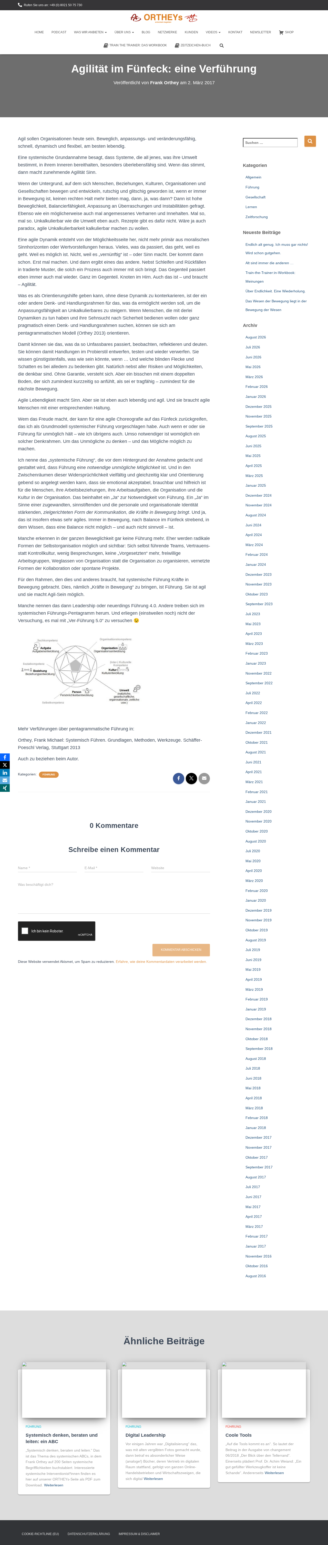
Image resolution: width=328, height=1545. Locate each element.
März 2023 (254, 644)
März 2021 (254, 782)
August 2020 (255, 841)
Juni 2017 (253, 1197)
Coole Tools (238, 1435)
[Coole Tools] (264, 1390)
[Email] (5, 780)
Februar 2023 (256, 653)
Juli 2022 (252, 693)
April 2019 (253, 979)
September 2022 (259, 683)
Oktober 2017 (256, 1157)
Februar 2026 (256, 387)
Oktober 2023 (256, 594)
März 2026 (254, 377)
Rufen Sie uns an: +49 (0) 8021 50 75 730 (53, 5)
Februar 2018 (256, 1118)
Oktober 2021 (256, 742)
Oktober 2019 (256, 930)
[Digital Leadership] (164, 1390)
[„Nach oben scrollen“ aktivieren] (317, 1534)
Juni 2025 (253, 446)
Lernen (251, 207)
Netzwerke (167, 32)
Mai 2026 (253, 367)
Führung (49, 774)
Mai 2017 (253, 1207)
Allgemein (253, 177)
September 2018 (259, 1049)
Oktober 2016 (256, 1266)
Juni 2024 (253, 525)
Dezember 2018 (258, 1019)
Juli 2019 (252, 950)
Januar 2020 (255, 900)
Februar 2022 (256, 713)
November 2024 (258, 505)
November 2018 (258, 1029)
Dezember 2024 (258, 495)
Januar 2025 (255, 485)
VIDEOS (212, 32)
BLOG (146, 32)
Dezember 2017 (258, 1137)
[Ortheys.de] (164, 19)
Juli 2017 (252, 1187)
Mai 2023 (253, 624)
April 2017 (253, 1216)
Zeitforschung (256, 217)
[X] (5, 765)
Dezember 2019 (258, 910)
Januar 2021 (255, 802)
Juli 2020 (252, 851)
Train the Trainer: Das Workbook (138, 45)
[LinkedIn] (5, 772)
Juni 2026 (253, 357)
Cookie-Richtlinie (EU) (40, 1534)
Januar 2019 (255, 1009)
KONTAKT (235, 32)
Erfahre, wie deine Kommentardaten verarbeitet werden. (161, 962)
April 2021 (253, 772)
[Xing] (5, 788)
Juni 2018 (253, 1078)
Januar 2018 (255, 1128)
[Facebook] (5, 757)
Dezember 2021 (258, 732)
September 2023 (259, 604)
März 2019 (254, 989)
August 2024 (255, 515)
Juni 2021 (253, 762)
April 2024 (253, 535)
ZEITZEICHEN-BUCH (196, 45)
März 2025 (254, 476)
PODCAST (59, 32)
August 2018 (255, 1059)
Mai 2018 (253, 1088)
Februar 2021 (256, 792)
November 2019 (258, 920)
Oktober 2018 (256, 1039)
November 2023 (258, 584)
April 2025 (253, 466)
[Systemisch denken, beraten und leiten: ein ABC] (64, 1390)
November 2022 (258, 673)
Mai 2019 (253, 969)
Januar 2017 (255, 1246)
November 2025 (258, 416)
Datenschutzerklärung (89, 1534)
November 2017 (258, 1147)
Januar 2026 (255, 397)
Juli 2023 (252, 614)
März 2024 (254, 545)
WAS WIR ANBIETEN (89, 32)
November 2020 (258, 821)
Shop (289, 32)
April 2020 (253, 871)
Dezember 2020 (258, 811)
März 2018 (254, 1108)
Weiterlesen (53, 1485)
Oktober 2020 (256, 831)
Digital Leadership (146, 1435)
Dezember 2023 (258, 574)
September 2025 (259, 426)
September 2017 (259, 1167)
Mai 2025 (253, 456)
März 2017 (254, 1226)
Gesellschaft (255, 197)
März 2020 (254, 881)
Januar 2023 (255, 663)
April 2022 (253, 703)
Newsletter (260, 32)
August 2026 (255, 337)
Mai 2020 (253, 861)
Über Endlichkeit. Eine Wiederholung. (275, 291)
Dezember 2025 (258, 406)
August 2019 (255, 940)
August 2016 (255, 1276)
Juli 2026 (252, 347)
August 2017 (255, 1177)
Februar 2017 (256, 1236)
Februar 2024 (256, 554)
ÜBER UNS (123, 32)
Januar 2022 (255, 723)
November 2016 (258, 1256)
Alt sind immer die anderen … (269, 263)
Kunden (191, 32)
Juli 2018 (252, 1068)
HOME (39, 32)
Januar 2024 (255, 564)
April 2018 (253, 1098)
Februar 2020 (256, 891)
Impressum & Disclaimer (139, 1534)
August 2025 (255, 436)
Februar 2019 (256, 999)
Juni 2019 (253, 960)
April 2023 (253, 634)
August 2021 (255, 752)
